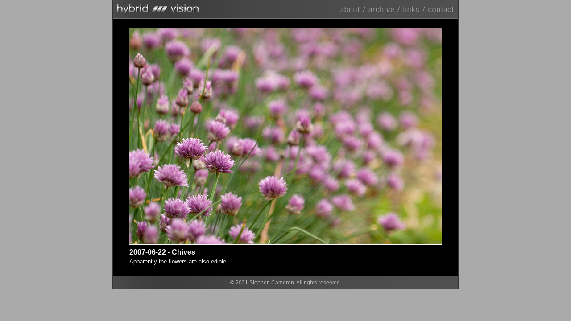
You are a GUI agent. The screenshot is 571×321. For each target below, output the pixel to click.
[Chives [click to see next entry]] (364, 136)
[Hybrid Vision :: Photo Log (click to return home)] (285, 7)
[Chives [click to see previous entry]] (207, 136)
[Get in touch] (440, 9)
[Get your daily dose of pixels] (413, 9)
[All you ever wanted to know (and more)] (353, 9)
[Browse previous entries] (384, 9)
